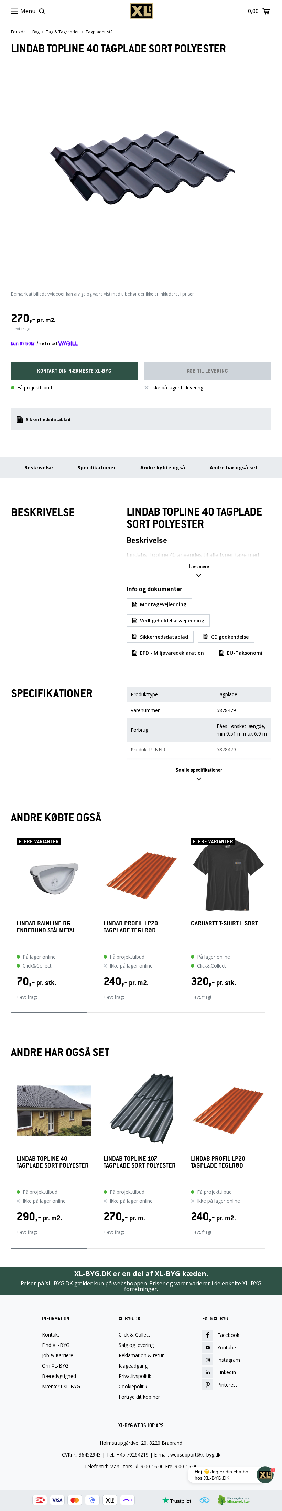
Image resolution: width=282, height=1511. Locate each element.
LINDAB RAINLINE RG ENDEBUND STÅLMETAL (46, 927)
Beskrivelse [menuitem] (38, 467)
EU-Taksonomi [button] (244, 653)
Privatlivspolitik (135, 1376)
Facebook (228, 1335)
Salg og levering (136, 1345)
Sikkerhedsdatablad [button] (48, 419)
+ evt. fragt (27, 997)
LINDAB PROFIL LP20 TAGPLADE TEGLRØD (131, 927)
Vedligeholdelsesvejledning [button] (172, 620)
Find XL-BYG (55, 1345)
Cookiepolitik (133, 1386)
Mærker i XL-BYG (61, 1386)
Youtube (226, 1347)
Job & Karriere (57, 1355)
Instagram (228, 1360)
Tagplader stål (100, 32)
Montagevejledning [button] (163, 604)
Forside (18, 32)
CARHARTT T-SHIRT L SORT (224, 923)
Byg (36, 32)
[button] (74, 371)
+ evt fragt (21, 329)
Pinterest (227, 1384)
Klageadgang (133, 1365)
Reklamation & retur (141, 1355)
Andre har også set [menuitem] (234, 467)
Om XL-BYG (55, 1365)
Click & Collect (134, 1334)
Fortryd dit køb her (139, 1396)
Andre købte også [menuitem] (162, 467)
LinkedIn (226, 1372)
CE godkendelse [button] (230, 636)
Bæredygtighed (59, 1376)
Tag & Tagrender (62, 32)
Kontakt (50, 1334)
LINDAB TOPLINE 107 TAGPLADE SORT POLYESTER (140, 1162)
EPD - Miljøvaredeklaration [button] (172, 653)
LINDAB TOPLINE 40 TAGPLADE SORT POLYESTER (53, 1162)
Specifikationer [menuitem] (97, 467)
